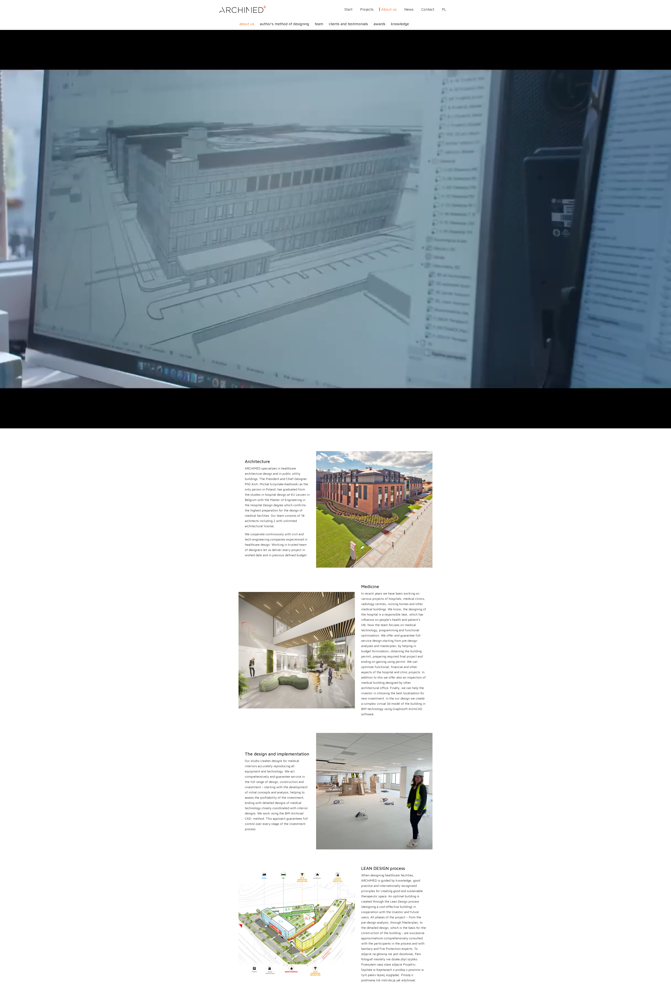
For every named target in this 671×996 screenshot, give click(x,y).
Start (348, 9)
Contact (427, 9)
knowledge (400, 24)
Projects (367, 9)
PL (444, 9)
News (409, 9)
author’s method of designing (284, 24)
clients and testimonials (348, 24)
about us (246, 24)
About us (389, 9)
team (319, 24)
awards (379, 24)
